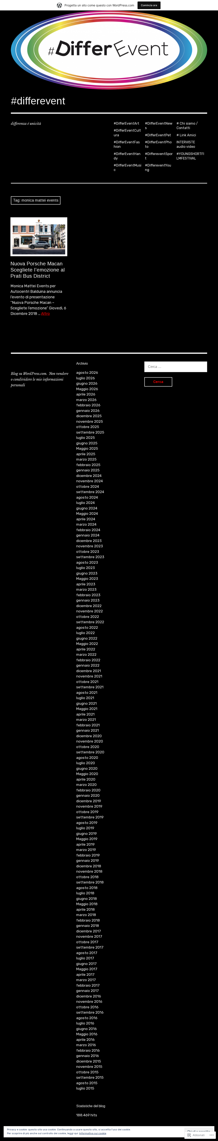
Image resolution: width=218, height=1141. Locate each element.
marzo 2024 (86, 524)
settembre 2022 (90, 622)
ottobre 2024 (87, 486)
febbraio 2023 (88, 595)
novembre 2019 (89, 806)
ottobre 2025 (87, 427)
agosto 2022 (87, 627)
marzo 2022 (86, 654)
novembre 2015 (89, 1066)
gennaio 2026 (87, 410)
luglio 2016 (85, 1023)
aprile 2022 (85, 649)
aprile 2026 (85, 394)
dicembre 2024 (89, 476)
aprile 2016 (85, 1039)
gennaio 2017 (87, 991)
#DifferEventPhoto (158, 144)
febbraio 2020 (88, 790)
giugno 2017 (86, 964)
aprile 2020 (85, 779)
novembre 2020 (89, 741)
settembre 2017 (89, 947)
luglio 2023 (85, 568)
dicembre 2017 (88, 931)
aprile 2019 (85, 844)
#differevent (38, 101)
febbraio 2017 (88, 985)
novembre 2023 (89, 546)
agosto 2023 (87, 562)
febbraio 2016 (88, 1050)
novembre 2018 (89, 871)
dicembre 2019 (88, 801)
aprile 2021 (85, 714)
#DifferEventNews (158, 125)
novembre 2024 (89, 481)
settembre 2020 (90, 752)
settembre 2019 (89, 817)
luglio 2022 (85, 633)
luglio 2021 (85, 698)
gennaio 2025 (87, 470)
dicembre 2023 (89, 541)
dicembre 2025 (89, 416)
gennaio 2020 (88, 795)
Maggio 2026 (87, 389)
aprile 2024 (85, 519)
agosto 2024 (87, 497)
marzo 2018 (86, 915)
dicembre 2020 (89, 736)
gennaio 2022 (87, 665)
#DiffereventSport (159, 156)
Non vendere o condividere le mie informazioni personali (39, 379)
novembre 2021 (89, 676)
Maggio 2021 (86, 709)
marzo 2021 (86, 719)
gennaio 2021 (87, 730)
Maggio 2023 (87, 578)
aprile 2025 (85, 454)
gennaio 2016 (87, 1056)
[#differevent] (109, 50)
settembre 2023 (90, 557)
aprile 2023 (85, 584)
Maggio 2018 (87, 904)
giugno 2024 (86, 508)
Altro (45, 313)
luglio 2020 (85, 763)
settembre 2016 (89, 1012)
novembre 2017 (89, 936)
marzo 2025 (86, 459)
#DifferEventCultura (127, 132)
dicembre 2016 (88, 996)
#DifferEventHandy (127, 156)
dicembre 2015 (88, 1061)
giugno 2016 (86, 1029)
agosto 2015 (86, 1083)
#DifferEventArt (126, 123)
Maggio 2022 (87, 644)
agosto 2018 (87, 888)
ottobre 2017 (87, 942)
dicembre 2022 (89, 606)
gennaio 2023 (87, 600)
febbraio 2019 (88, 855)
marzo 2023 (86, 589)
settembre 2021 (89, 687)
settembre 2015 (89, 1077)
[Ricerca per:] (175, 366)
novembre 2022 (89, 611)
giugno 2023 (86, 573)
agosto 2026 (87, 372)
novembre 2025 (89, 421)
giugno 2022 (86, 638)
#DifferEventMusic (127, 167)
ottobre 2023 (87, 551)
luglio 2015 (85, 1088)
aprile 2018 (85, 909)
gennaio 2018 (87, 925)
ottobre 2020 (87, 747)
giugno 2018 (86, 898)
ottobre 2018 (87, 877)
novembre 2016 (89, 1001)
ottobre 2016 (87, 1007)
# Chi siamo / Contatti (187, 125)
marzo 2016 (86, 1045)
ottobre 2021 (87, 682)
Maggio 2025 (87, 448)
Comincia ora (149, 5)
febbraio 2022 (88, 660)
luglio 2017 (85, 958)
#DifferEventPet (158, 135)
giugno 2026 (86, 383)
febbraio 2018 (88, 920)
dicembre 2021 (88, 671)
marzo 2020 (86, 784)
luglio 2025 (85, 437)
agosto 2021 (86, 692)
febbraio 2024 (88, 530)
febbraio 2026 (88, 405)
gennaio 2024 (87, 535)
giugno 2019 (86, 833)
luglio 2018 (85, 893)
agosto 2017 (86, 953)
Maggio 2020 (87, 774)
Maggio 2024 (87, 513)
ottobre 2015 (87, 1072)
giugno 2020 (87, 768)
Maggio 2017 (86, 969)
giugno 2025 (86, 443)
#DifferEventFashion (127, 144)
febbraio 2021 (88, 725)
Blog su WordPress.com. (29, 373)
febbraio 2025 (88, 465)
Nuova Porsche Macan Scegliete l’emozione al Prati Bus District (37, 270)
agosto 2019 (86, 823)
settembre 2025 (90, 432)
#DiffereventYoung (158, 167)
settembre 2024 (90, 492)
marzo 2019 (86, 850)
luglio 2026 (85, 378)
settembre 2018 (90, 882)
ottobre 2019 (87, 812)
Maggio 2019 (86, 839)
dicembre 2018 (88, 866)
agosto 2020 (87, 757)
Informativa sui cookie (92, 1133)
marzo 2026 (86, 400)
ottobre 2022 (87, 617)
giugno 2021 (86, 703)
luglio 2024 (85, 503)
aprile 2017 (85, 974)
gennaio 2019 (87, 860)
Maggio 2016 (86, 1034)
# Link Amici (186, 135)
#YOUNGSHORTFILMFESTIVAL (190, 156)
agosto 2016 (86, 1018)
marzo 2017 (86, 980)
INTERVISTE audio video (185, 144)
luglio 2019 (85, 828)
